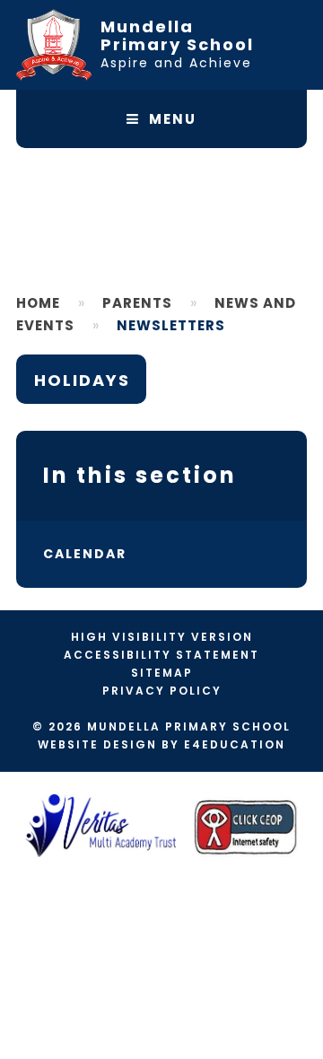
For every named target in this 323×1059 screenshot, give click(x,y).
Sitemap (162, 672)
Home (38, 302)
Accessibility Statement (161, 654)
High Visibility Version (162, 636)
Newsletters (171, 325)
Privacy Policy (162, 690)
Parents (137, 302)
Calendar (85, 554)
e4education (234, 744)
